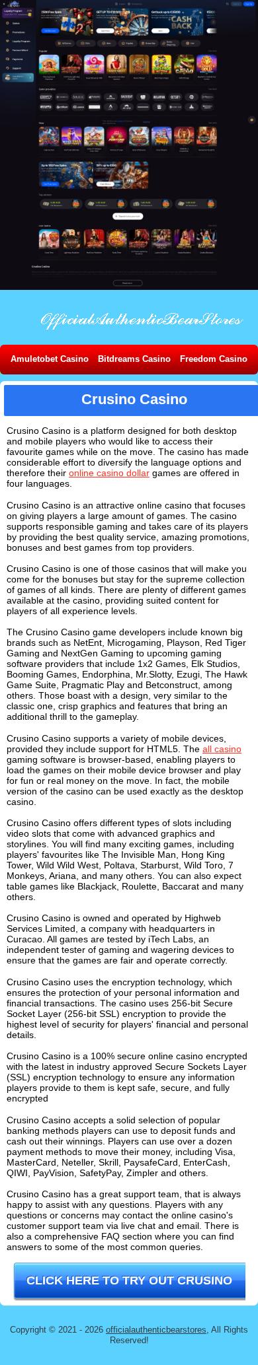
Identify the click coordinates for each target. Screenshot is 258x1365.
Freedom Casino (213, 359)
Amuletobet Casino (50, 359)
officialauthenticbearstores (156, 1330)
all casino (221, 749)
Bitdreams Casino (134, 359)
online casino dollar (109, 473)
